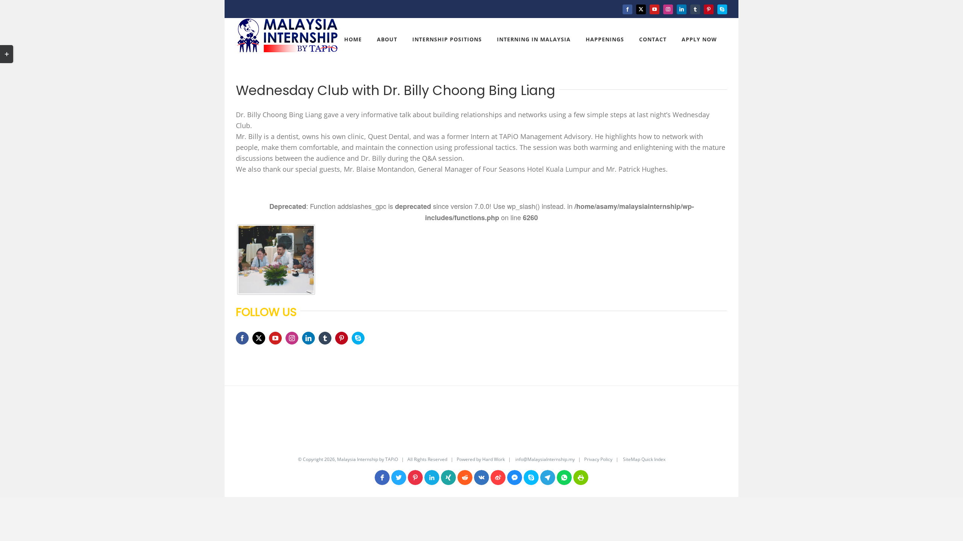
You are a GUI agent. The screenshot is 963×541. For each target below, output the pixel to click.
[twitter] (258, 338)
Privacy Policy (598, 459)
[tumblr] (325, 338)
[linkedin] (308, 338)
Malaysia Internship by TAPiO (367, 459)
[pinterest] (341, 338)
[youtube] (275, 338)
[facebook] (242, 338)
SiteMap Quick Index (643, 459)
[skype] (358, 338)
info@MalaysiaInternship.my (545, 459)
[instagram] (292, 338)
